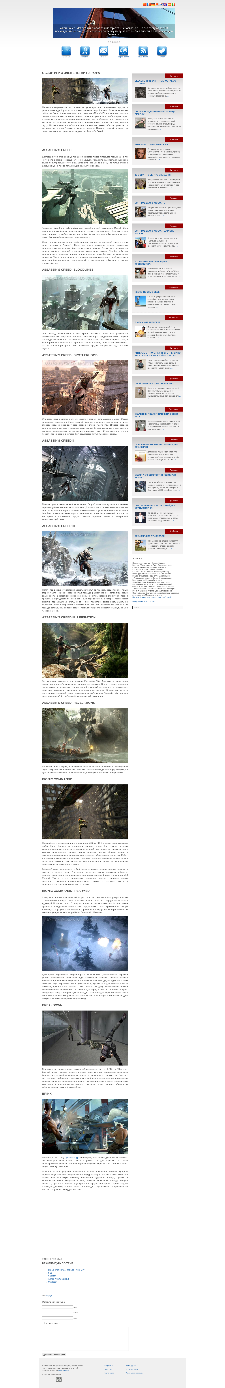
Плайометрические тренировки (154, 383)
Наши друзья (131, 1365)
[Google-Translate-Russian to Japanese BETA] (157, 5)
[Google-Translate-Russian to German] (153, 5)
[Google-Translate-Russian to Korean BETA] (161, 5)
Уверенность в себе (147, 292)
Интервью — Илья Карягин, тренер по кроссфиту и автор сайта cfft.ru (158, 354)
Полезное (174, 198)
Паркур (49, 1296)
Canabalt (52, 1276)
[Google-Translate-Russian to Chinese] (145, 5)
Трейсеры (174, 106)
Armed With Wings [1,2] (58, 1279)
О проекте (108, 1365)
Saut (50, 1273)
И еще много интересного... (144, 602)
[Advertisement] (112, 64)
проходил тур (72, 1157)
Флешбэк (108, 1369)
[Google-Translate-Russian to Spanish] (170, 5)
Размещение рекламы (134, 1373)
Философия (173, 287)
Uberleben (52, 1282)
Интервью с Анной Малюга (151, 144)
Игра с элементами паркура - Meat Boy (66, 1270)
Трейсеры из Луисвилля (150, 536)
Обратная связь (132, 1369)
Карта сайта (109, 1373)
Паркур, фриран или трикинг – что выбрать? (151, 597)
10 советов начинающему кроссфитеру (151, 262)
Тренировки (173, 256)
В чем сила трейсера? (148, 322)
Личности (174, 76)
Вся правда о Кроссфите (150, 203)
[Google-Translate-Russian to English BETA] (165, 5)
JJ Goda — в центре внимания (153, 175)
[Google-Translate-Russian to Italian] (173, 5)
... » (168, 96)
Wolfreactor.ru (63, 1371)
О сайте (84, 57)
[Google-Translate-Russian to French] (149, 5)
